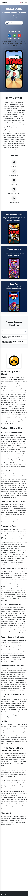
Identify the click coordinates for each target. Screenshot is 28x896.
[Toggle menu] (26, 2)
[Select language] (21, 2)
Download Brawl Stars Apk (15, 22)
